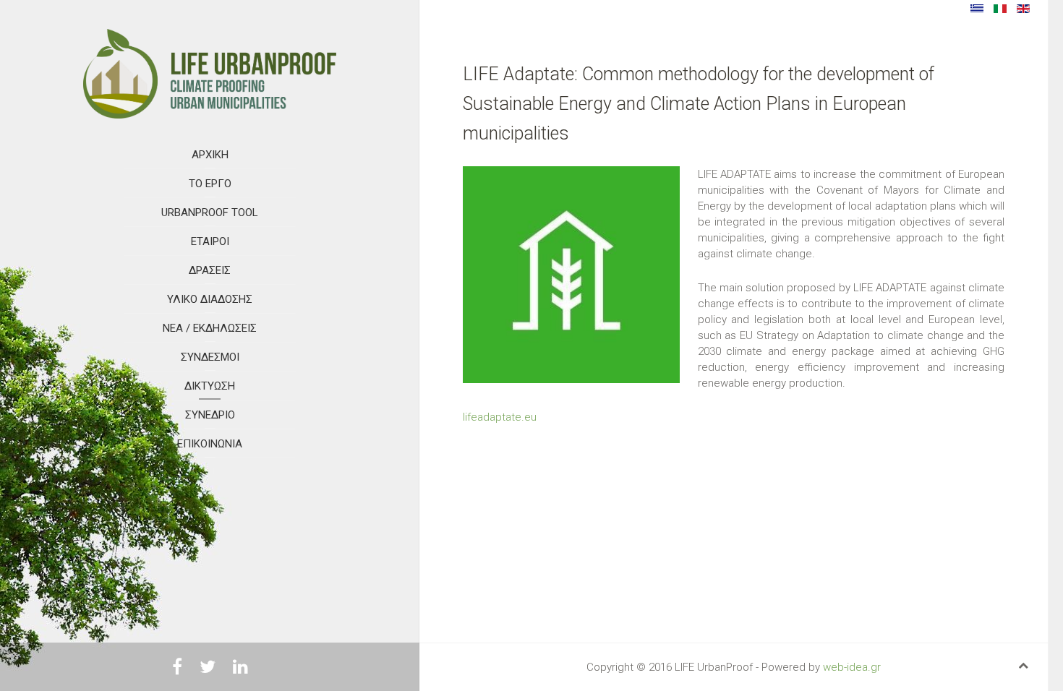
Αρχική (210, 154)
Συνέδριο (210, 414)
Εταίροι (210, 241)
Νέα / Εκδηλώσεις (210, 328)
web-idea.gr (852, 667)
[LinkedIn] (240, 669)
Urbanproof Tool (209, 212)
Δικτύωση (209, 385)
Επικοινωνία (209, 443)
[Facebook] (177, 669)
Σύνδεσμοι (210, 357)
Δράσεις (210, 270)
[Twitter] (207, 669)
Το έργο (210, 183)
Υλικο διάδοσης (209, 299)
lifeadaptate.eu (500, 417)
